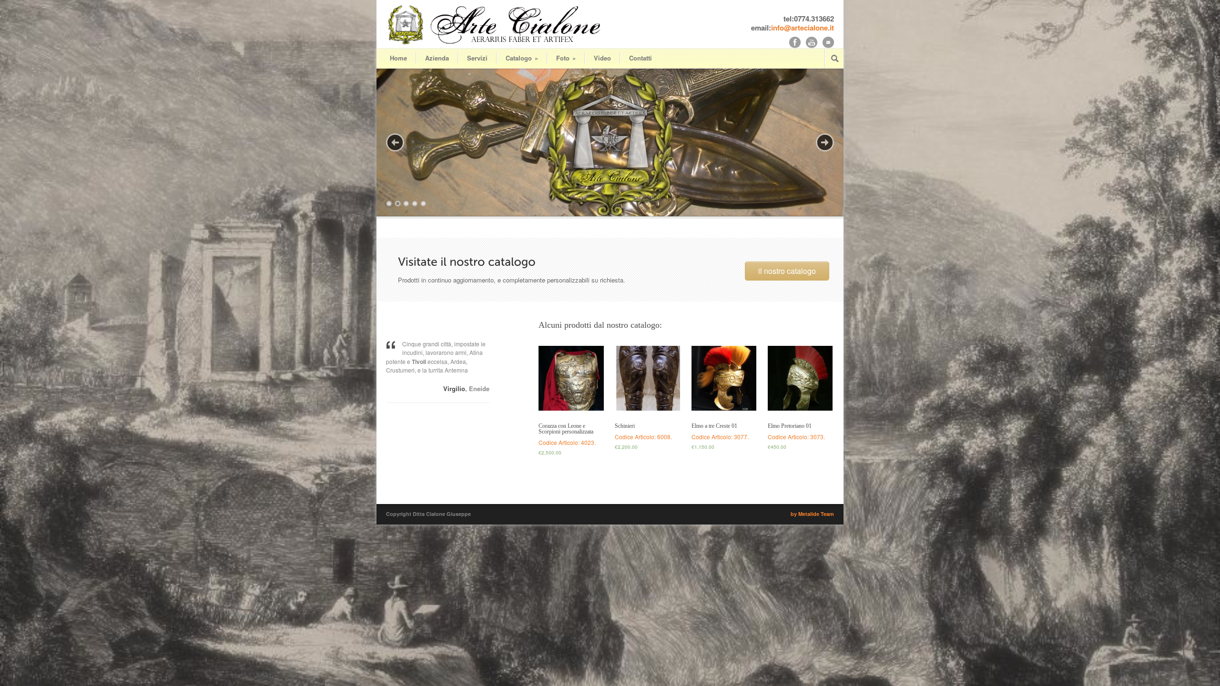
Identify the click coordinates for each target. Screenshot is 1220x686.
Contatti (640, 57)
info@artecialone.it (802, 27)
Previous (395, 142)
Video (602, 57)
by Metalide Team (812, 513)
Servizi (477, 57)
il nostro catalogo (787, 270)
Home (398, 57)
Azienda (437, 57)
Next (825, 142)
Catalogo (522, 57)
